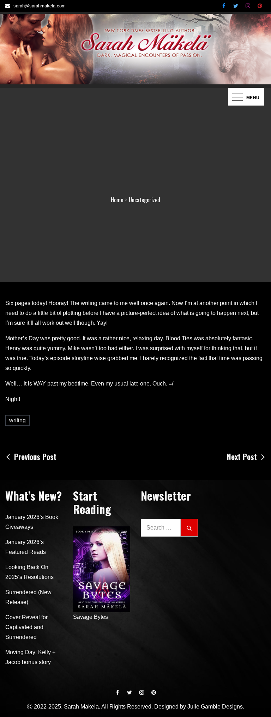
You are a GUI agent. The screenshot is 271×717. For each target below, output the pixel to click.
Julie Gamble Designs (215, 707)
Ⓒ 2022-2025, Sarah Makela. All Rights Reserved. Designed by (107, 707)
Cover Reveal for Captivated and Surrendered (26, 627)
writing (17, 420)
